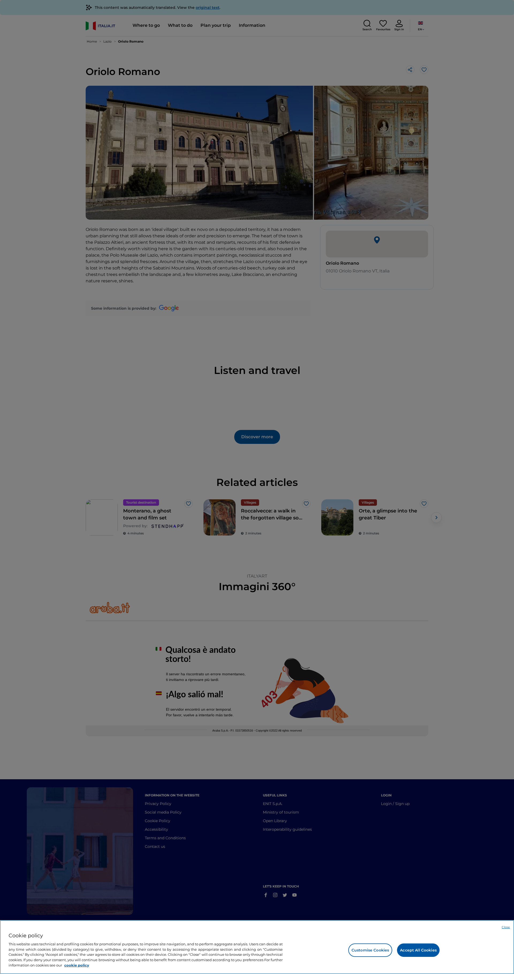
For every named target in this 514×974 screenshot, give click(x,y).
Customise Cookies (370, 950)
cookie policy (76, 965)
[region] (257, 947)
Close (506, 927)
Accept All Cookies (418, 950)
